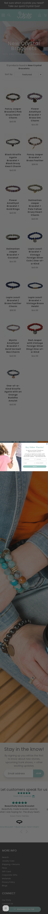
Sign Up (35, 466)
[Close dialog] (46, 443)
